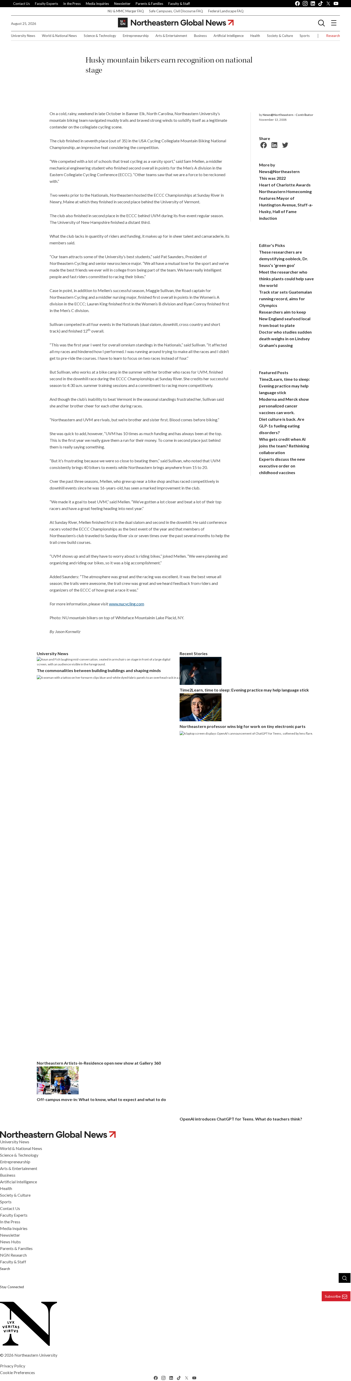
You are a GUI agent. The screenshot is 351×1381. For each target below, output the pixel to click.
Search (5, 1269)
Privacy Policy (12, 1365)
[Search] (344, 1278)
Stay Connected (12, 1287)
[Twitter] (284, 144)
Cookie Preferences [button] (17, 1372)
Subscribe (333, 1296)
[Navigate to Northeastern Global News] (175, 1134)
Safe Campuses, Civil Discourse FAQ (176, 11)
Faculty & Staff (179, 4)
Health (255, 36)
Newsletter (122, 4)
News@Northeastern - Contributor (288, 115)
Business (200, 36)
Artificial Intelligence (229, 36)
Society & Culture (280, 36)
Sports (305, 36)
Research (333, 36)
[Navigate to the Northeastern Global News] (176, 23)
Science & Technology (100, 36)
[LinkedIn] (273, 144)
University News (23, 36)
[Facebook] (262, 144)
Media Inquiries (97, 4)
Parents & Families (149, 4)
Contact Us (21, 4)
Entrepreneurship (136, 36)
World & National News (59, 36)
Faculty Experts (46, 4)
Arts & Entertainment (171, 36)
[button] (321, 23)
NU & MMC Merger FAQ (126, 11)
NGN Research (13, 1255)
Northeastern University (35, 1355)
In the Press (72, 4)
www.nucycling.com (126, 603)
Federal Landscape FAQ (226, 11)
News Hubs (10, 1241)
